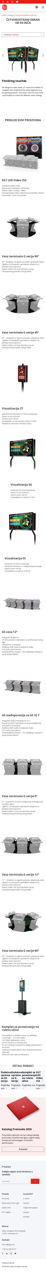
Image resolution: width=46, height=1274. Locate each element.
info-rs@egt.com (8, 1244)
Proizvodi (5, 1198)
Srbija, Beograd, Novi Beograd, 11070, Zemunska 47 (14, 1232)
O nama (26, 1198)
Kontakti (26, 1217)
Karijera (26, 1212)
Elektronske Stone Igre (10, 1203)
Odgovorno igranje (30, 1207)
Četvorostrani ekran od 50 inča (26, 15)
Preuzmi (23, 1149)
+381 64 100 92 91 (9, 1249)
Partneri (26, 1203)
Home (4, 15)
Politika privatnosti (8, 1263)
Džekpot (11, 15)
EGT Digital (6, 1212)
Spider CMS (6, 1207)
